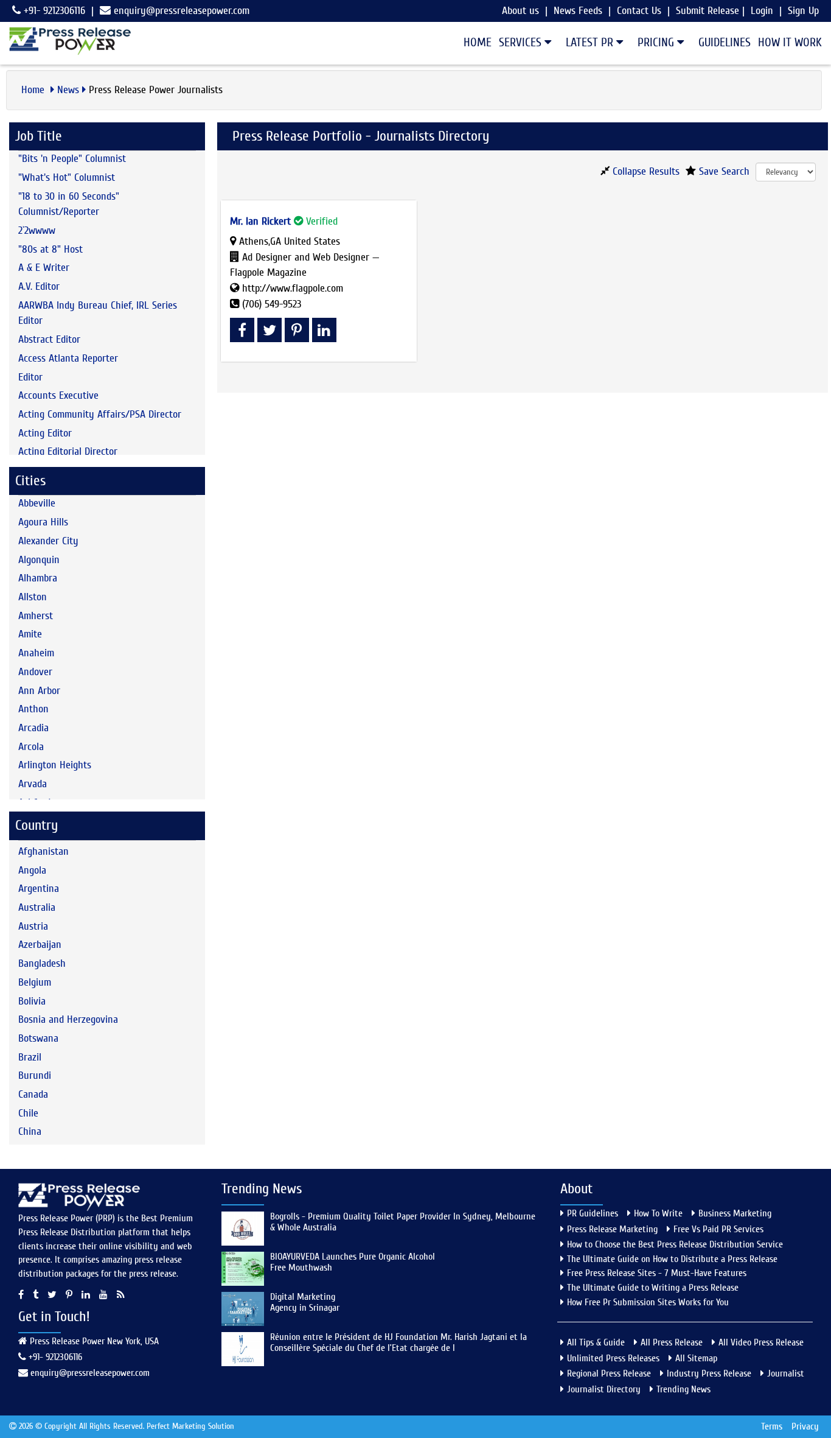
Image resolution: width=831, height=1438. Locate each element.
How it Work (790, 42)
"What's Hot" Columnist (66, 177)
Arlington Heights (54, 765)
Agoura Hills (43, 522)
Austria (33, 926)
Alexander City (48, 541)
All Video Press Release (761, 1342)
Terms (771, 1426)
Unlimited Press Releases (613, 1358)
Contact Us (639, 10)
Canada (33, 1094)
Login (762, 10)
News (68, 89)
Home (478, 42)
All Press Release (672, 1342)
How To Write (658, 1213)
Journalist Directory (604, 1389)
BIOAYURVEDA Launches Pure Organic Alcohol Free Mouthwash (352, 1262)
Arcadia (33, 727)
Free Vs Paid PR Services (718, 1229)
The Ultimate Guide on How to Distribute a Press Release (672, 1259)
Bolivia (32, 1001)
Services (521, 42)
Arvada (32, 783)
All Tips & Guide (596, 1342)
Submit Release (707, 10)
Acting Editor (45, 433)
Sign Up (803, 10)
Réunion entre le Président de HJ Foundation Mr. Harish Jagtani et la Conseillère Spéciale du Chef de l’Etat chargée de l (398, 1342)
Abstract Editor (49, 339)
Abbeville (36, 503)
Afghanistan (43, 851)
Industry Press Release (709, 1373)
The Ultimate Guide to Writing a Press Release (653, 1287)
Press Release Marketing (612, 1229)
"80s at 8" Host (50, 249)
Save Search (722, 171)
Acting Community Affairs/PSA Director (99, 414)
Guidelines (724, 42)
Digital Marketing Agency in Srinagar (304, 1302)
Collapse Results (645, 171)
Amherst (35, 615)
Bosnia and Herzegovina (68, 1019)
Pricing (657, 42)
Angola (32, 870)
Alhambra (37, 578)
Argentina (38, 888)
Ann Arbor (39, 690)
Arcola (31, 746)
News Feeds (578, 10)
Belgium (34, 982)
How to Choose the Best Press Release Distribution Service (675, 1244)
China (29, 1131)
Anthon (33, 709)
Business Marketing (734, 1213)
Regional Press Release (609, 1373)
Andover (35, 671)
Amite (30, 634)
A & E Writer (43, 267)
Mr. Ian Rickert (260, 221)
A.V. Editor (39, 286)
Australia (36, 907)
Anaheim (36, 653)
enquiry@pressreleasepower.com (181, 10)
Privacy (805, 1426)
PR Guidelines (592, 1213)
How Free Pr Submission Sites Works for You (648, 1302)
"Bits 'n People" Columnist (72, 158)
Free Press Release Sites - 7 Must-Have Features (656, 1273)
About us (520, 10)
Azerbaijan (39, 944)
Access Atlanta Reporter (68, 358)
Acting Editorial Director (67, 451)
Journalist (785, 1373)
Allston (32, 597)
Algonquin (39, 559)
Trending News (683, 1389)
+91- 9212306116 (53, 10)
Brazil (29, 1057)
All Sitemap (696, 1358)
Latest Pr (591, 42)
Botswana (38, 1038)
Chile (28, 1113)
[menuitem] (474, 42)
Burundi (34, 1075)
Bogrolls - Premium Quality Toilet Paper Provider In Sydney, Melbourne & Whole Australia (402, 1222)
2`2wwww (36, 230)
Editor (30, 377)
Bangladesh (42, 963)
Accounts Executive (58, 395)
